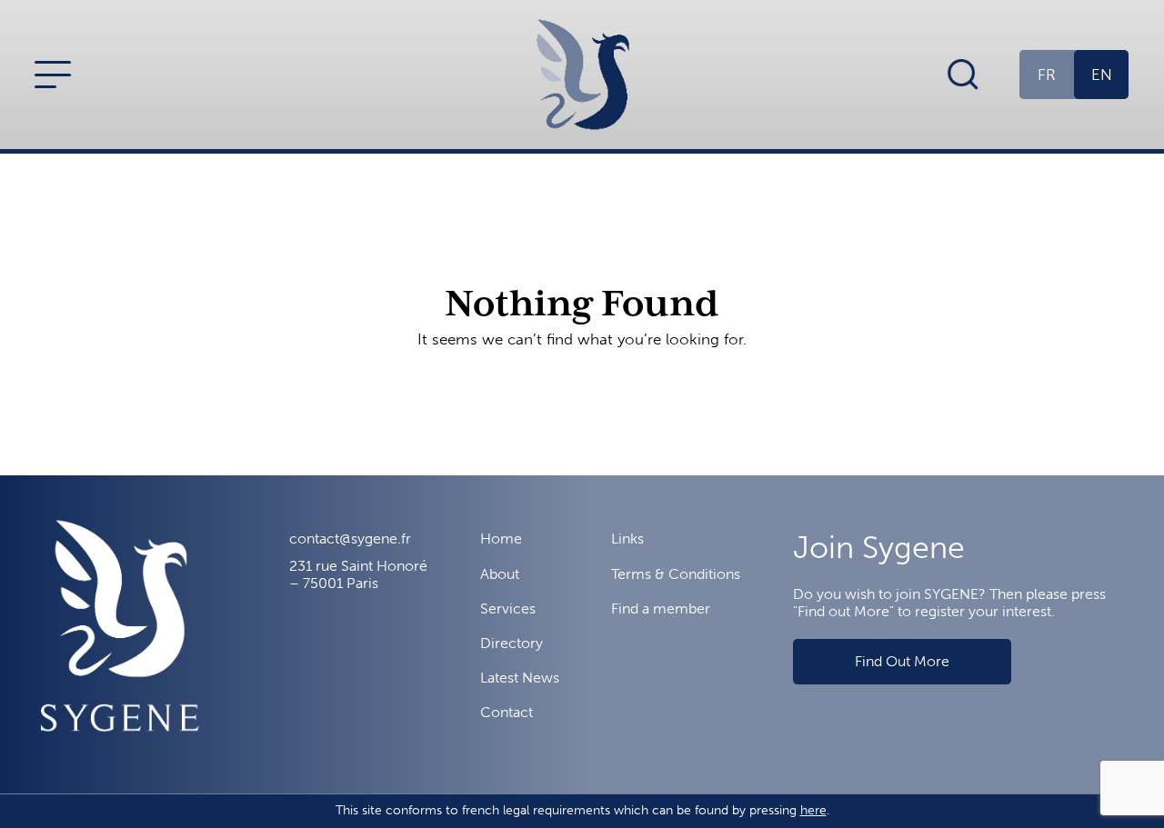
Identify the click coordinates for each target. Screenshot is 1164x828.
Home (501, 538)
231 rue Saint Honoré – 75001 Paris (358, 574)
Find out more (902, 661)
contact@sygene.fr (350, 538)
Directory (511, 643)
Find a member (660, 608)
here (813, 810)
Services (508, 608)
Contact (506, 712)
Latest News (519, 677)
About (499, 574)
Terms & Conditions (675, 574)
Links (627, 538)
